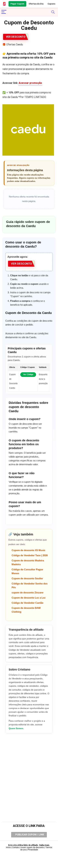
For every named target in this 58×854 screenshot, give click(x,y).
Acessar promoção (30, 82)
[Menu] (4, 12)
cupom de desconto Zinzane (27, 592)
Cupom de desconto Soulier (27, 578)
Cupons (51, 4)
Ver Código (28, 374)
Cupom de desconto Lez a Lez (29, 597)
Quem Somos (16, 728)
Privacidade (33, 850)
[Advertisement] (29, 771)
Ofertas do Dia (36, 4)
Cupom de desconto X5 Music (28, 550)
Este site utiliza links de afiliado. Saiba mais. (29, 845)
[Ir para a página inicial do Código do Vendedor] (4, 4)
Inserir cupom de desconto (32, 847)
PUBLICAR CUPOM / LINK (29, 834)
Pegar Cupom (17, 4)
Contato (15, 847)
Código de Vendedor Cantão (27, 602)
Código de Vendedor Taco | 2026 (30, 555)
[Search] (53, 12)
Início (8, 847)
